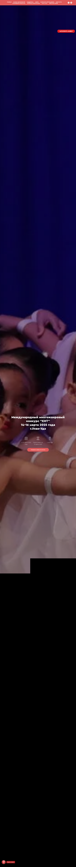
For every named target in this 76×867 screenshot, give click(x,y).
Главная (9, 2)
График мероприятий (19, 2)
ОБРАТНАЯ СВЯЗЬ (53, 3)
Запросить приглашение (47, 2)
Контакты (59, 2)
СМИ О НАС (44, 3)
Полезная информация (33, 3)
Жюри (37, 2)
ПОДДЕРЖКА (30, 2)
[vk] (69, 3)
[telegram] (71, 3)
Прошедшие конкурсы (19, 3)
